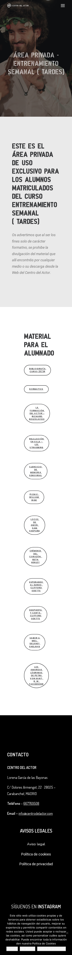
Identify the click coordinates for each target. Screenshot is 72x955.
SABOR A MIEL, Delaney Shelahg (34, 642)
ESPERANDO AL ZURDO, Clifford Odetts (36, 586)
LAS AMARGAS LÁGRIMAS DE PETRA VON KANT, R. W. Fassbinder (36, 675)
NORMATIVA (36, 389)
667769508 (31, 803)
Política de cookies (36, 854)
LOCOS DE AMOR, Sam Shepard (34, 525)
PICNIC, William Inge (34, 497)
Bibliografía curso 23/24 (37, 370)
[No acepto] (67, 933)
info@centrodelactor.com (36, 813)
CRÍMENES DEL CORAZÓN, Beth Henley (35, 557)
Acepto (12, 948)
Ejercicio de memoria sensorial (35, 471)
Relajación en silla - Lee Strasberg (36, 443)
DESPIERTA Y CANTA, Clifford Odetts (35, 614)
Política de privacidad (36, 864)
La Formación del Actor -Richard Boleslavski (37, 413)
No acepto (27, 948)
